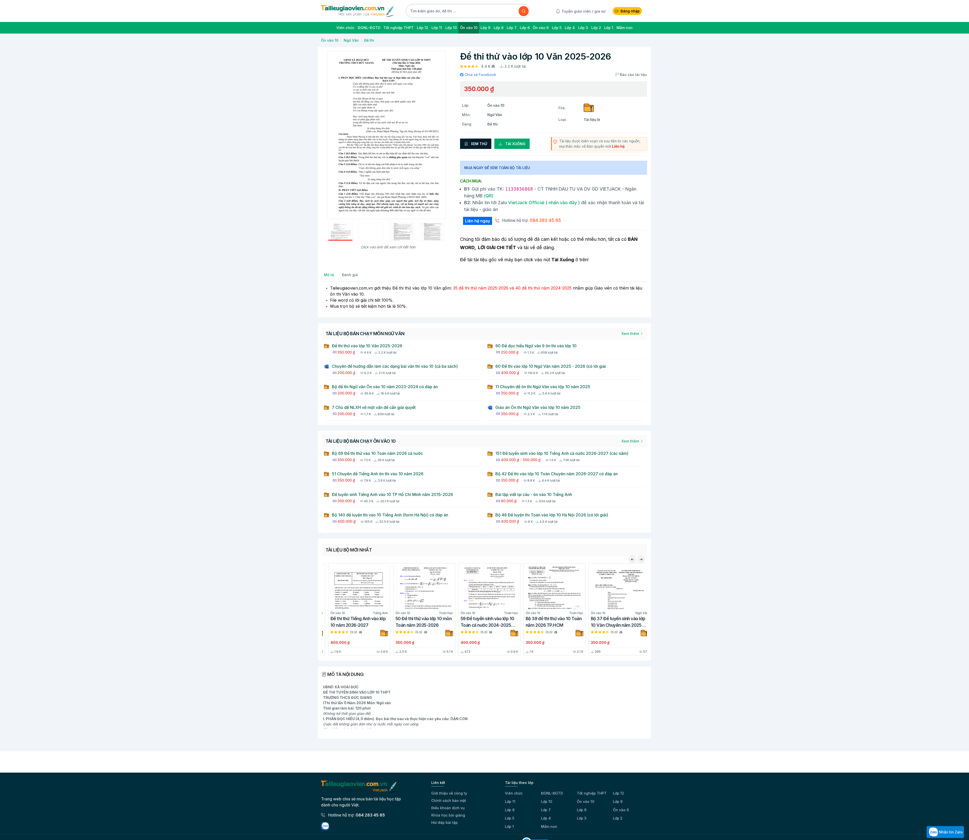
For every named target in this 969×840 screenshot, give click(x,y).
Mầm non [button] (624, 27)
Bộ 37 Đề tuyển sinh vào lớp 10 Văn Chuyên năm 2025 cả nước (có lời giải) (613, 622)
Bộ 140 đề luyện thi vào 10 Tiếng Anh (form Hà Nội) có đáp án (390, 514)
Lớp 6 (581, 810)
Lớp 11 (510, 801)
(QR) (488, 195)
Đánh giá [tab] (350, 275)
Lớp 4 (546, 818)
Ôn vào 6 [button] (541, 27)
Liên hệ (618, 146)
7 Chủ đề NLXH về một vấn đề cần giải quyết (374, 407)
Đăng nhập (630, 11)
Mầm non (549, 826)
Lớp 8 (510, 810)
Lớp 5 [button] (556, 27)
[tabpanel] (484, 297)
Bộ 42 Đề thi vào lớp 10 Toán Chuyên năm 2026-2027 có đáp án (556, 473)
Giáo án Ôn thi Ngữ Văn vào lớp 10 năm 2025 (537, 407)
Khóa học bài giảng (448, 815)
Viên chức (514, 793)
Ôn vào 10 (329, 40)
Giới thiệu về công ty (449, 793)
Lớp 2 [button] (596, 27)
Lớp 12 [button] (422, 27)
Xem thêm (631, 333)
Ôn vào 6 (621, 810)
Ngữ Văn (351, 40)
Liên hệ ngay (477, 220)
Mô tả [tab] (329, 275)
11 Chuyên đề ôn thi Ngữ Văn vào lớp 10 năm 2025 (542, 386)
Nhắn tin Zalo (950, 832)
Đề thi (369, 40)
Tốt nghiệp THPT (592, 793)
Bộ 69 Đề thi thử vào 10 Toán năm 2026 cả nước (377, 453)
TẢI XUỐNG (514, 144)
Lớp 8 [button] (498, 27)
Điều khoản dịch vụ (448, 808)
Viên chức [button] (345, 27)
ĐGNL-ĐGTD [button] (369, 27)
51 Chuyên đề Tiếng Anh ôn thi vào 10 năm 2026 (377, 473)
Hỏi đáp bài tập (444, 822)
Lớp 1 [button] (608, 27)
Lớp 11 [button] (437, 27)
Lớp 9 (618, 801)
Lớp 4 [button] (570, 27)
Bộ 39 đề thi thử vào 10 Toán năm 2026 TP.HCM (548, 622)
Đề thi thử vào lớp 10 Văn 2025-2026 (367, 345)
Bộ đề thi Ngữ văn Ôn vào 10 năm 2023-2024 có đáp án (385, 386)
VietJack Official (544, 202)
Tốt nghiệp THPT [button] (398, 27)
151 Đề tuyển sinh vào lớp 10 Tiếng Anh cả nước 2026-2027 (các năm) (561, 453)
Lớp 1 (509, 826)
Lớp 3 (581, 818)
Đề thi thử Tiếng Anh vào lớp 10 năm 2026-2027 (352, 622)
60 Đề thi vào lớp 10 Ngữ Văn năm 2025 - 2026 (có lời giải (550, 366)
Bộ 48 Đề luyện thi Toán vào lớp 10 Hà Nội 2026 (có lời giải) (551, 514)
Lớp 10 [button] (451, 27)
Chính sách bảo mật (448, 800)
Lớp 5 (509, 818)
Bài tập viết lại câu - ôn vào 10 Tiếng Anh (533, 494)
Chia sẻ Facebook (480, 74)
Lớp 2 (618, 818)
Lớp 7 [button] (512, 27)
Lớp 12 (618, 793)
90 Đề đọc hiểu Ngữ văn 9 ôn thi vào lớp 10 (536, 345)
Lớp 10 (546, 801)
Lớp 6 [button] (525, 27)
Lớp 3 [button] (583, 27)
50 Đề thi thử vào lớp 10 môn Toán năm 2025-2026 (417, 622)
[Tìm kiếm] (524, 11)
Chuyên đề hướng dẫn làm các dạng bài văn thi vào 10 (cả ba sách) (395, 366)
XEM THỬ (478, 144)
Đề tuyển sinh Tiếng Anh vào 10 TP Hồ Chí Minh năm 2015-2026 (392, 494)
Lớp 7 (546, 810)
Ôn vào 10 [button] (468, 27)
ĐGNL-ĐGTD (552, 793)
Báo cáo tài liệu (633, 74)
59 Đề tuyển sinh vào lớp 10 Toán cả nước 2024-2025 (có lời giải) (481, 622)
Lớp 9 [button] (485, 27)
